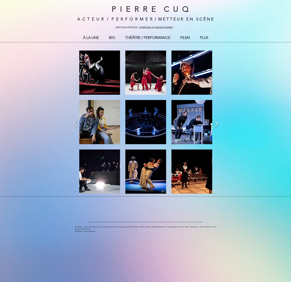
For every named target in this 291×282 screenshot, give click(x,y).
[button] (185, 37)
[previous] (75, 123)
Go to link (86, 91)
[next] (216, 123)
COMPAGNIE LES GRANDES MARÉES (156, 27)
